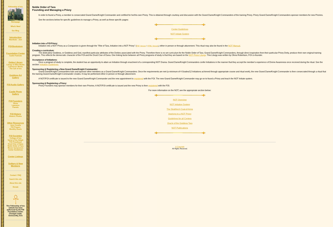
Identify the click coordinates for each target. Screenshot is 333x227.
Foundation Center (15, 53)
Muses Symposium (15, 148)
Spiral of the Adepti (15, 140)
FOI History (15, 114)
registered (138, 78)
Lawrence (15, 105)
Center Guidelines (15, 150)
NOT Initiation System (180, 104)
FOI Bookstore (15, 46)
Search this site (15, 179)
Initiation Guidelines (49, 64)
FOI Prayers (15, 127)
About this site (15, 183)
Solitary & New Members (15, 165)
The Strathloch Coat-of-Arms (180, 109)
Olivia (15, 103)
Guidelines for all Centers (179, 118)
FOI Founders (15, 101)
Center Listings (15, 157)
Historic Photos (15, 116)
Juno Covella (15, 125)
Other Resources (15, 123)
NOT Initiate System (180, 34)
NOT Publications (180, 128)
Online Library (16, 62)
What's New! (15, 26)
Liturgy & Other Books (15, 65)
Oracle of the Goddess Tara (179, 123)
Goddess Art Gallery (15, 76)
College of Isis (15, 138)
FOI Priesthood (15, 142)
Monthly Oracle (15, 129)
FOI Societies (15, 136)
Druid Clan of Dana (15, 144)
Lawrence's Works (15, 67)
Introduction (15, 37)
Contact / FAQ (15, 175)
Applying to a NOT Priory (179, 114)
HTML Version (152, 46)
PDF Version (141, 46)
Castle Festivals (15, 56)
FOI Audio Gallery (15, 85)
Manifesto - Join (15, 40)
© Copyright (179, 147)
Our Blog (15, 31)
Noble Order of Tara (15, 146)
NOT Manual (234, 46)
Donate (15, 187)
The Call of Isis (15, 69)
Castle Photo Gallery (15, 93)
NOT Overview (180, 100)
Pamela (15, 107)
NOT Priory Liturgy (197, 55)
